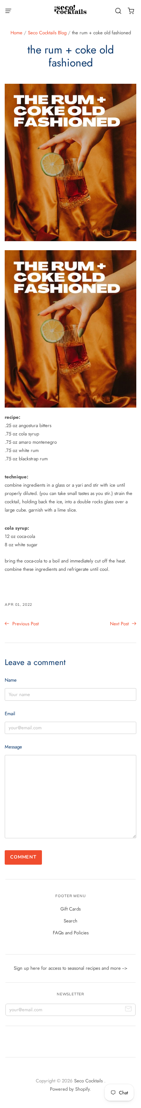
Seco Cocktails (89, 1080)
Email (10, 713)
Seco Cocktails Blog (47, 32)
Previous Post (25, 623)
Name (11, 680)
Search (70, 920)
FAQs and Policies (71, 932)
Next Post (120, 623)
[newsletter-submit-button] (128, 1010)
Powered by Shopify (70, 1089)
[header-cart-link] (131, 11)
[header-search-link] (118, 11)
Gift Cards (70, 908)
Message (13, 746)
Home (16, 32)
